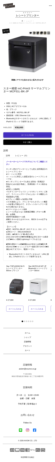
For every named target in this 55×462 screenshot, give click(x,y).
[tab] (8, 155)
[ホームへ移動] (9, 5)
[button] (49, 5)
